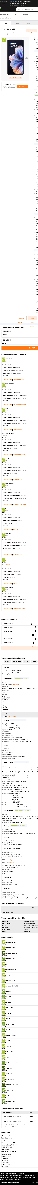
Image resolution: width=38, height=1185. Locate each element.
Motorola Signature (14, 3)
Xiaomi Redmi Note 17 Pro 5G (17, 5)
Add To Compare (21, 318)
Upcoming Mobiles (5, 18)
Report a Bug (35, 1182)
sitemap (25, 1175)
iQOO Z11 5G (24, 3)
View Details (16, 684)
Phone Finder (17, 1173)
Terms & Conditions (29, 1177)
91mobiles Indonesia (6, 1175)
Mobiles (3, 1125)
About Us (31, 1175)
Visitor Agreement (17, 1177)
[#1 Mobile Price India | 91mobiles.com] (5, 9)
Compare (10, 1173)
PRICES (17, 23)
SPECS (28, 23)
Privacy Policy (18, 1175)
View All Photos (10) (15, 77)
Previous (16, 58)
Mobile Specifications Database (10, 1179)
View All (4, 343)
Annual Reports (5, 1177)
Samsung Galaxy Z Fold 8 (24, 1)
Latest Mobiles (13, 1)
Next (26, 58)
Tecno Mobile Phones (11, 1125)
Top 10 (24, 1173)
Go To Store (12, 716)
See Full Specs (32, 318)
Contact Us (3, 1173)
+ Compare (31, 30)
